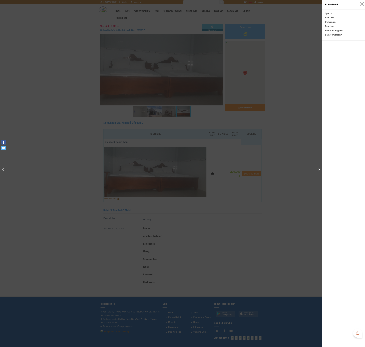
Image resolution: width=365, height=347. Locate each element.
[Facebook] (3, 142)
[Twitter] (3, 148)
